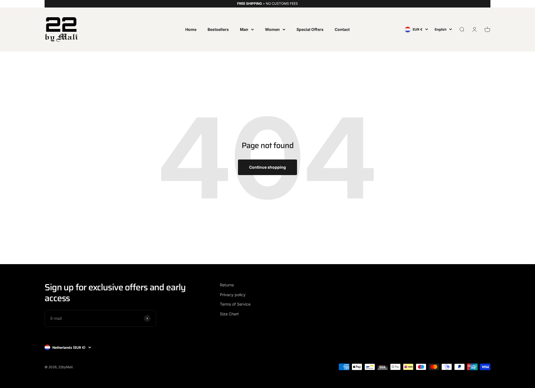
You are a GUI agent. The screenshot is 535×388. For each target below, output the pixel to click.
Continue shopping (267, 167)
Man (244, 29)
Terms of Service (235, 304)
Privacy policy (232, 294)
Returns (227, 285)
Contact (342, 29)
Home (190, 29)
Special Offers (310, 29)
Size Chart (229, 313)
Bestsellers (218, 29)
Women (272, 29)
